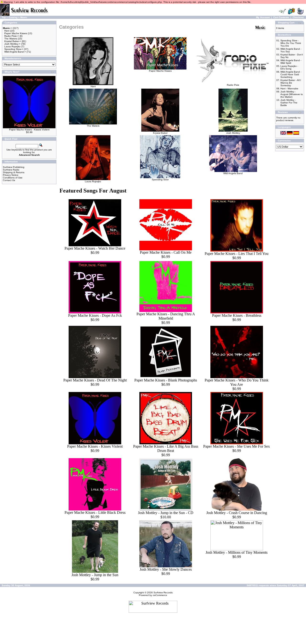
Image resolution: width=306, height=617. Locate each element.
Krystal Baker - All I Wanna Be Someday (290, 83)
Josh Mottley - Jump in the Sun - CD (165, 513)
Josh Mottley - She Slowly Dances (166, 569)
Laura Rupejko (12, 46)
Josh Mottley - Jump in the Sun (94, 575)
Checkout (298, 17)
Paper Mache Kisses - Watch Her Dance (95, 248)
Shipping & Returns (13, 172)
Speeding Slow (160, 179)
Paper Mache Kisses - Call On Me (165, 252)
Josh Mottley (233, 133)
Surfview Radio (11, 169)
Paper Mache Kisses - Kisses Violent (29, 129)
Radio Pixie (233, 85)
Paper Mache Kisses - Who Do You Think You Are (236, 382)
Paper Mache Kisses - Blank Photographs (165, 380)
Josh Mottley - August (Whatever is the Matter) (291, 94)
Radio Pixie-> (11, 36)
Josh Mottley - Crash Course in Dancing (236, 513)
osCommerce (160, 595)
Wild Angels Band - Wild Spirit (290, 61)
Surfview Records (163, 592)
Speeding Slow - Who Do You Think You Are (290, 43)
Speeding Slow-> (13, 49)
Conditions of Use (12, 177)
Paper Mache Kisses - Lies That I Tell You (236, 254)
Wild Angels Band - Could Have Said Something (290, 74)
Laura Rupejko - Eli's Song (289, 67)
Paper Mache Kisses (15, 33)
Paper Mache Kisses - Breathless (236, 315)
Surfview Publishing (13, 167)
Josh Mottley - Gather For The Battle (288, 103)
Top (4, 17)
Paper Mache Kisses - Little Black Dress (95, 512)
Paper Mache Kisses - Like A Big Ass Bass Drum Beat (165, 448)
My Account (263, 17)
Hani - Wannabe (289, 88)
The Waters (10, 38)
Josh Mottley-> (12, 44)
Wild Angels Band (233, 173)
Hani (6, 30)
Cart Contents (281, 17)
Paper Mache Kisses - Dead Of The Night (95, 380)
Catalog (13, 17)
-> (7, 28)
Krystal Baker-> (12, 41)
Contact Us (9, 180)
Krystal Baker (160, 133)
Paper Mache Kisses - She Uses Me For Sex (236, 446)
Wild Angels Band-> (15, 51)
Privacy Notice (10, 175)
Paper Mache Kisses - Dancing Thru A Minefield (166, 316)
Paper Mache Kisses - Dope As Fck (95, 315)
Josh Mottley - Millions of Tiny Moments (237, 552)
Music (23, 17)
